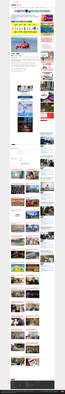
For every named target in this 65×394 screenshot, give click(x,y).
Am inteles (62, 391)
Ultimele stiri (16, 7)
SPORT (29, 7)
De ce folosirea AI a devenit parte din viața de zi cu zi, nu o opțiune (46, 178)
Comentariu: (17, 153)
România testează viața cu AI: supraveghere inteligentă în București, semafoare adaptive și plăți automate (46, 251)
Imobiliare (45, 7)
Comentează (13, 53)
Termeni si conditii (28, 383)
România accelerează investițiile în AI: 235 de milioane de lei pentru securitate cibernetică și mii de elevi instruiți (47, 133)
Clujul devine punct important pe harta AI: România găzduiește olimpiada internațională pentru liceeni (46, 227)
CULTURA (32, 7)
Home (12, 7)
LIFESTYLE (41, 7)
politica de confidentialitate (37, 391)
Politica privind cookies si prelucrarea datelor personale (30, 384)
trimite (20, 160)
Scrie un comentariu (23, 166)
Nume (18, 150)
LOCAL (20, 7)
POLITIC (23, 7)
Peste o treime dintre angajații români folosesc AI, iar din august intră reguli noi (47, 156)
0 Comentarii (21, 19)
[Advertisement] (25, 79)
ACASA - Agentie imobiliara (14, 387)
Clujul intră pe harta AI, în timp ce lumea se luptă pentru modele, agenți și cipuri (47, 202)
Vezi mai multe (52, 379)
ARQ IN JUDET (37, 7)
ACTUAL (26, 7)
